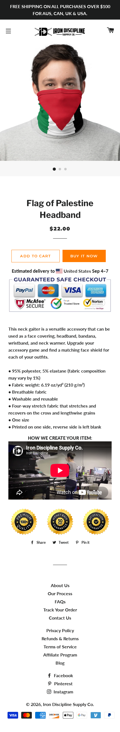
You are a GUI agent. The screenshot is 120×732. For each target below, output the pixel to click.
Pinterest (63, 683)
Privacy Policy (60, 630)
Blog (60, 662)
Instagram (62, 691)
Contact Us (60, 617)
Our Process (60, 593)
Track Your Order (60, 609)
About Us (60, 585)
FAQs (60, 601)
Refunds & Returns (60, 638)
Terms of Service (60, 646)
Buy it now (84, 256)
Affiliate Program (60, 654)
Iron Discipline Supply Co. (68, 704)
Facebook (63, 675)
